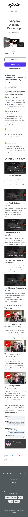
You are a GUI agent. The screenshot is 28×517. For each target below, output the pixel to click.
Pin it (21, 497)
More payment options (15, 68)
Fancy (17, 501)
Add (11, 501)
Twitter (15, 482)
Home (4, 473)
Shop (8, 473)
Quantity (6, 53)
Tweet (8, 497)
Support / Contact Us (21, 473)
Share (15, 497)
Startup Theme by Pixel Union (11, 510)
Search (12, 473)
